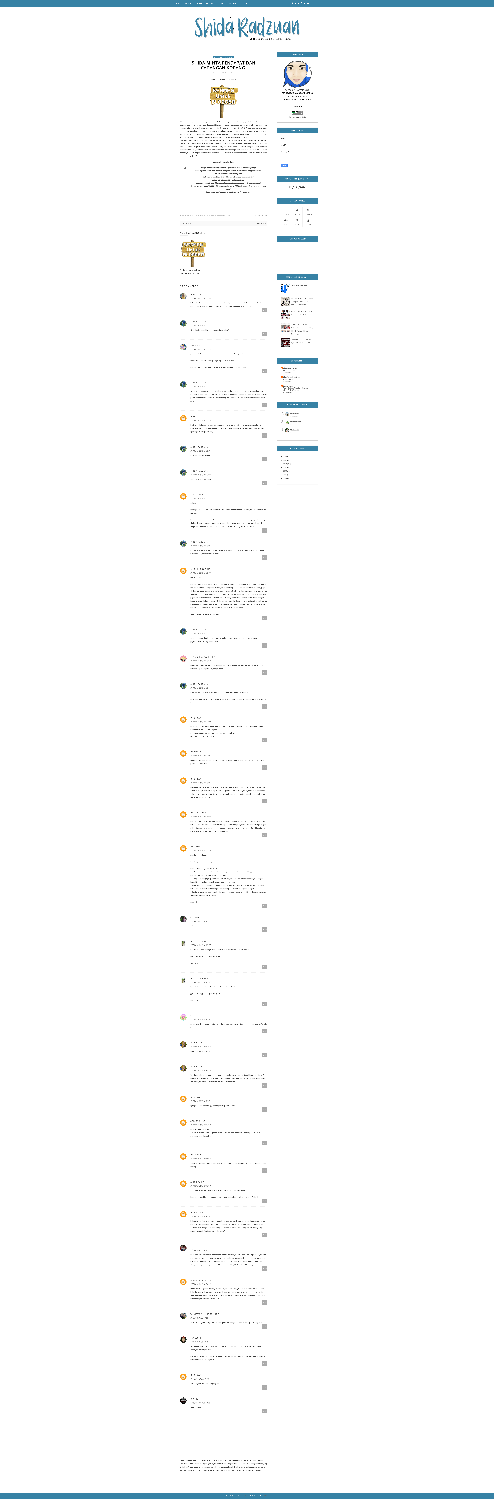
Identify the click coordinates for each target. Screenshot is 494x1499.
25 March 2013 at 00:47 (200, 633)
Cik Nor (195, 917)
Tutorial (199, 3)
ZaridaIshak (197, 1121)
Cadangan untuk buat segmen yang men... (190, 271)
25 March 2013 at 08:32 (200, 816)
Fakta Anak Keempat (299, 285)
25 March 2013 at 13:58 (200, 1125)
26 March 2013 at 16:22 (200, 1250)
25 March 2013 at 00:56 (200, 688)
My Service (211, 3)
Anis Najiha (197, 1182)
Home (178, 3)
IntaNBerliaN (198, 1043)
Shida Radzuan (221, 73)
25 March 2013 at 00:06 (200, 298)
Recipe (222, 3)
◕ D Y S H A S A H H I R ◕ (203, 657)
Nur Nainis (196, 1212)
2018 (285, 475)
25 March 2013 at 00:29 (200, 420)
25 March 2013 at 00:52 (200, 660)
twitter (297, 214)
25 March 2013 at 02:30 (200, 722)
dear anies (294, 413)
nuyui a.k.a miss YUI (202, 941)
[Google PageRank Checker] (297, 114)
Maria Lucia (294, 430)
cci (192, 1016)
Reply (265, 310)
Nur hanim (196, 479)
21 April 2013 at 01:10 (199, 1379)
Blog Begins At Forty (290, 368)
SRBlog (266, 1496)
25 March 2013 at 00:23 (200, 325)
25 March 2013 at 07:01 (200, 755)
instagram (308, 214)
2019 (285, 471)
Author (188, 3)
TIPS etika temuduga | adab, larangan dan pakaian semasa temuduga (302, 301)
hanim (193, 417)
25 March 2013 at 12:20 (200, 1070)
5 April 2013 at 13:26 (199, 1341)
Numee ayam (288, 379)
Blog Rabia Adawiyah (291, 377)
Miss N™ (195, 345)
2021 (285, 464)
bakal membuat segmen (223, 57)
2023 (285, 456)
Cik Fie (194, 1399)
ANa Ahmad (196, 391)
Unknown (196, 718)
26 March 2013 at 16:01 (200, 1216)
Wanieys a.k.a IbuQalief (204, 1314)
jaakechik (196, 1338)
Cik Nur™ (195, 455)
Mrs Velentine (199, 813)
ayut (193, 1246)
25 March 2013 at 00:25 (200, 349)
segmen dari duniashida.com (218, 215)
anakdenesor (295, 422)
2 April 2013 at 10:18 (199, 1318)
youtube (308, 224)
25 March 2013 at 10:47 (200, 945)
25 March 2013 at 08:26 (200, 783)
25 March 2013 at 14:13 (200, 1158)
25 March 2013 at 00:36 (200, 546)
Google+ (286, 224)
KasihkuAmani (288, 386)
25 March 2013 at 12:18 (200, 1046)
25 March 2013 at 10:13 (200, 921)
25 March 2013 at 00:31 (200, 451)
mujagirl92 (197, 752)
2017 (285, 478)
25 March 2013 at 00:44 (200, 573)
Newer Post (186, 224)
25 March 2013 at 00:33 (200, 474)
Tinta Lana (196, 495)
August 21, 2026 (289, 370)
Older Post (261, 224)
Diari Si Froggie (200, 569)
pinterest (297, 224)
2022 (285, 460)
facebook (286, 214)
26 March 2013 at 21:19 (200, 1284)
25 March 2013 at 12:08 (200, 1019)
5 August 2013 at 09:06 (200, 1403)
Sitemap (244, 3)
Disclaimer (233, 3)
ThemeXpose (245, 1496)
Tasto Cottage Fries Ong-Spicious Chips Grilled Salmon (295, 389)
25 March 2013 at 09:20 (200, 850)
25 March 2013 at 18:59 (200, 1186)
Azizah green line (201, 1280)
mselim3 (195, 847)
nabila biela (197, 294)
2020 (285, 467)
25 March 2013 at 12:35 (200, 1101)
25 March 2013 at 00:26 (200, 386)
